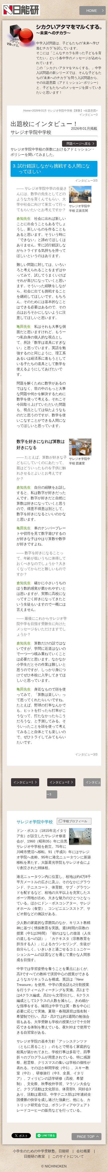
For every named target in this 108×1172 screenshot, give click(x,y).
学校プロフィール (75, 821)
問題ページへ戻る (79, 143)
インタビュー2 (59, 782)
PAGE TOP (85, 1137)
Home (27, 110)
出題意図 (90, 110)
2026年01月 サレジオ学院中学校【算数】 (57, 110)
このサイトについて (68, 1156)
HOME (91, 11)
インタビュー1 (23, 782)
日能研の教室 (34, 1156)
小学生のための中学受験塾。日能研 (41, 1151)
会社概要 (83, 1151)
